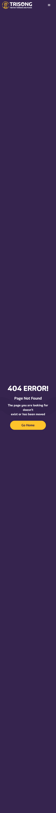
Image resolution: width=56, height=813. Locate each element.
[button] (49, 5)
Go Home (28, 425)
